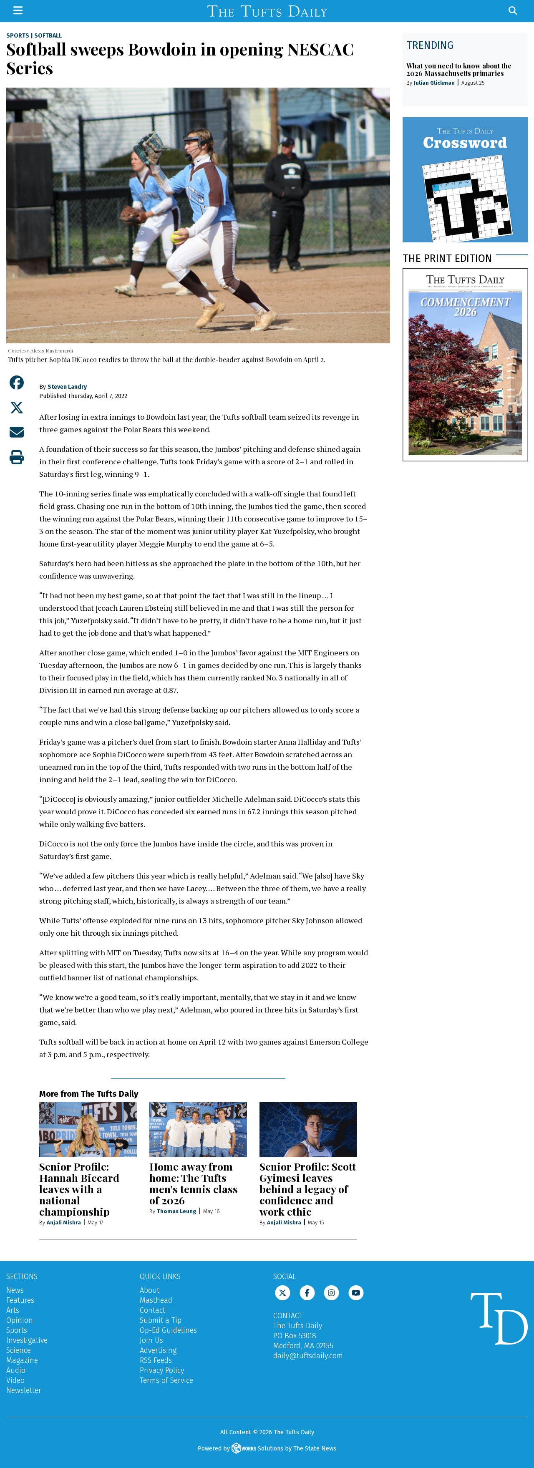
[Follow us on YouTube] (356, 1292)
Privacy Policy (162, 1370)
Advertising (158, 1350)
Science (18, 1350)
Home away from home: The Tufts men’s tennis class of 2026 (193, 1183)
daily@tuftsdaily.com (308, 1355)
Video (15, 1380)
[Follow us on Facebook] (307, 1292)
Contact (152, 1310)
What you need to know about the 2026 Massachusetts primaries (458, 69)
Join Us (151, 1340)
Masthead (156, 1300)
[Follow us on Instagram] (331, 1292)
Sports (17, 36)
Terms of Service (166, 1380)
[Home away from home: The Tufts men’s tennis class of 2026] (198, 1129)
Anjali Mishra (64, 1222)
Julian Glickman (434, 83)
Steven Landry (67, 386)
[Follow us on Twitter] (282, 1292)
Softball (48, 36)
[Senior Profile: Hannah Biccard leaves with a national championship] (88, 1129)
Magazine (22, 1360)
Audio (15, 1370)
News (15, 1290)
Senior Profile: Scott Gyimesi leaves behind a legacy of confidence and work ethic (307, 1188)
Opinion (19, 1320)
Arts (12, 1310)
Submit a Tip (160, 1320)
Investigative (27, 1340)
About (149, 1290)
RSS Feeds (156, 1360)
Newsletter (23, 1390)
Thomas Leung (176, 1211)
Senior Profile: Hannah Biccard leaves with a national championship (79, 1188)
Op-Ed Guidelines (168, 1330)
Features (20, 1300)
